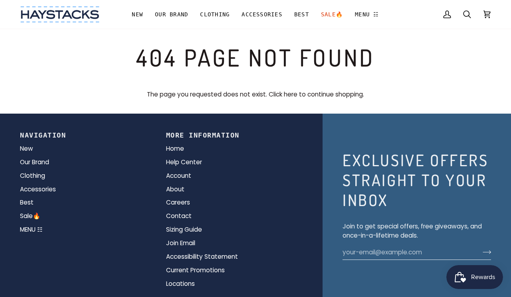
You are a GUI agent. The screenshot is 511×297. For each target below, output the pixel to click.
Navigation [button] (43, 135)
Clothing (32, 175)
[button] (171, 14)
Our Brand (34, 162)
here (290, 94)
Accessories (38, 189)
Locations (180, 283)
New (26, 148)
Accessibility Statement (202, 256)
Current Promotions (195, 270)
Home (175, 148)
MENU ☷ (31, 229)
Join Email (180, 243)
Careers (178, 202)
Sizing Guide (184, 229)
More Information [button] (203, 135)
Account (178, 175)
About (175, 189)
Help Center (184, 162)
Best (27, 202)
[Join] (484, 252)
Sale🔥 (30, 216)
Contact (179, 216)
